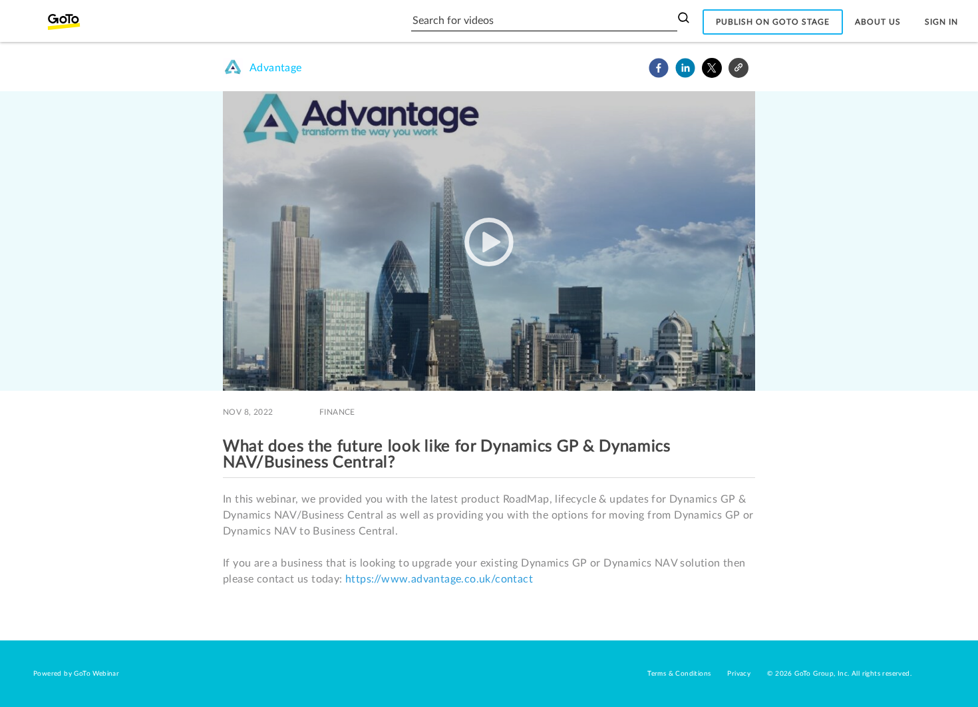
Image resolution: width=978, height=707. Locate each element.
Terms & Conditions (679, 673)
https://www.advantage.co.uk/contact (439, 579)
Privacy (738, 673)
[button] (659, 68)
